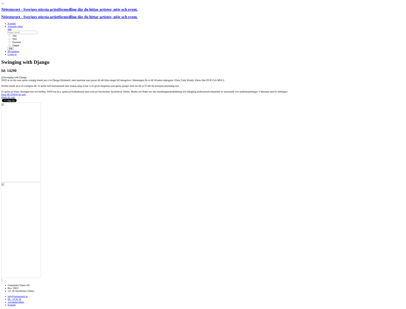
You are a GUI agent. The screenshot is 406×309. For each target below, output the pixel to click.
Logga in (12, 54)
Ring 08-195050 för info (13, 94)
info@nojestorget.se (18, 296)
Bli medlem (13, 51)
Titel (14, 39)
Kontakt (12, 23)
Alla (14, 35)
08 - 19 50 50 (14, 299)
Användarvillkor (16, 302)
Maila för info (8, 97)
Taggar (15, 45)
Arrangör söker (15, 26)
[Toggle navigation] (2, 3)
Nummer (16, 42)
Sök (10, 29)
